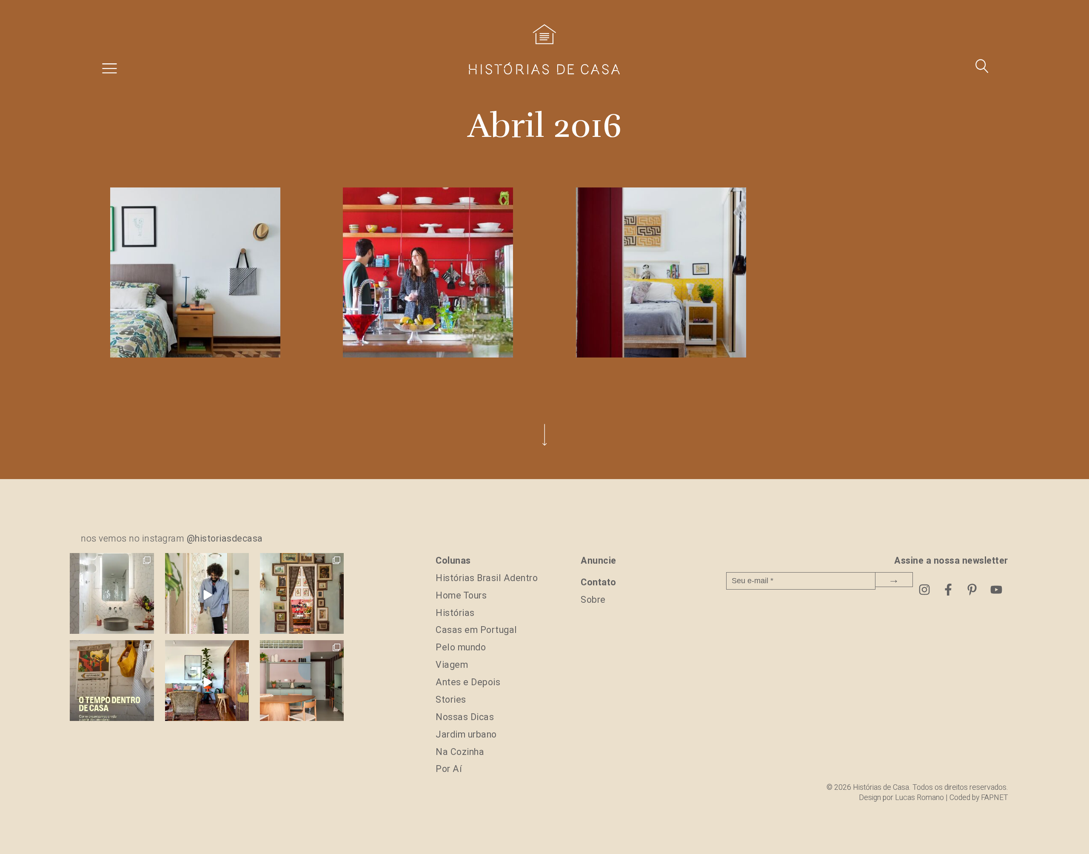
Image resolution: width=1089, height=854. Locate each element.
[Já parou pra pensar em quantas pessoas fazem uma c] (207, 595)
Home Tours (461, 595)
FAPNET (994, 797)
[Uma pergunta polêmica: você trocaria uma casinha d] (207, 682)
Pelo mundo (461, 647)
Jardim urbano (466, 734)
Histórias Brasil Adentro (487, 578)
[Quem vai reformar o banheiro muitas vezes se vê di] (112, 595)
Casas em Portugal (476, 630)
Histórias (455, 613)
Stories (451, 699)
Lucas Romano (919, 797)
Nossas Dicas (465, 717)
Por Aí (449, 769)
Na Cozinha (460, 752)
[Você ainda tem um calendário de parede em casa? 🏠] (112, 682)
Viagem (452, 665)
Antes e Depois (468, 682)
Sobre (593, 600)
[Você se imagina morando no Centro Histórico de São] (302, 682)
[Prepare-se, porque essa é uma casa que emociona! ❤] (302, 595)
